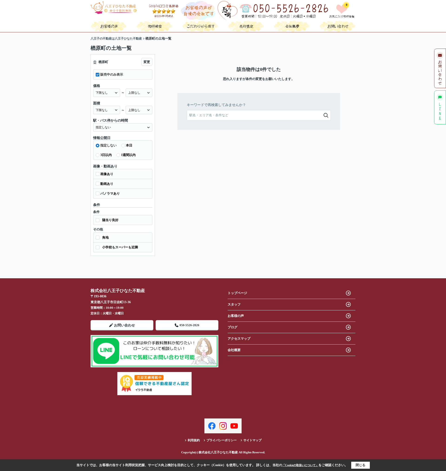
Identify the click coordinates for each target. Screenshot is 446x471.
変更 (147, 62)
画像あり (106, 174)
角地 (105, 237)
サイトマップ (252, 440)
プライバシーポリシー (222, 440)
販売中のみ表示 (111, 74)
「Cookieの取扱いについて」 (300, 465)
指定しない (108, 145)
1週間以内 (128, 155)
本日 (129, 145)
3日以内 (106, 155)
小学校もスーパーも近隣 (120, 247)
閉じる (360, 465)
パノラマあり (110, 193)
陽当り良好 (110, 220)
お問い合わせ (124, 325)
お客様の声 (236, 316)
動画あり (106, 184)
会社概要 (234, 350)
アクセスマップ (239, 338)
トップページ (237, 293)
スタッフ (234, 304)
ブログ (232, 327)
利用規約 (194, 440)
